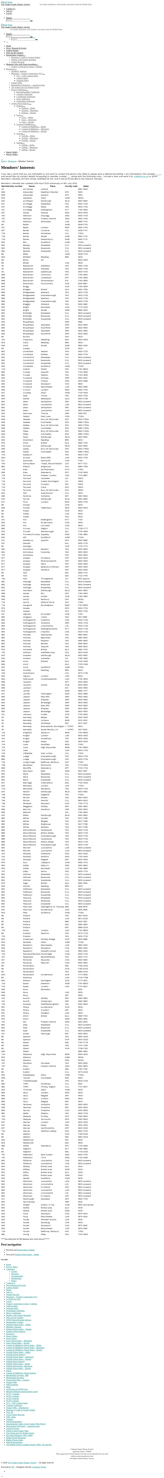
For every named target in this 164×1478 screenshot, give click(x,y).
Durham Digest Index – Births (18, 1325)
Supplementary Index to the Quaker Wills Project (26, 1424)
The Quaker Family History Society (22, 1463)
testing (8, 1371)
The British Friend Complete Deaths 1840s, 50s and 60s (29, 1445)
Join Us (9, 1292)
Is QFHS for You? (13, 1299)
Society (14, 1271)
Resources (12, 161)
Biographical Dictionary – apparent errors (23, 1426)
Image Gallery (12, 1336)
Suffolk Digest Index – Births (18, 1364)
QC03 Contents (12, 1398)
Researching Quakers (14, 1322)
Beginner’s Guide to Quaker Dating (20, 1410)
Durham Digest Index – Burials (19, 1329)
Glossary (9, 1419)
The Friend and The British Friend (20, 1433)
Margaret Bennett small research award (22, 1391)
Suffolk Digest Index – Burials (18, 1368)
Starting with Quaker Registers (18, 1315)
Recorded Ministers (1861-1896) (19, 1435)
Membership (16, 1278)
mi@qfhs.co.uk (141, 176)
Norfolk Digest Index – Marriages (20, 1357)
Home (3, 161)
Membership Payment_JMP (17, 1375)
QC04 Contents (12, 1401)
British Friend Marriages (16, 1438)
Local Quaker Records (15, 1415)
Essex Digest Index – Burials (18, 1343)
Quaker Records (12, 1294)
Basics (14, 1281)
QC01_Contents (12, 1394)
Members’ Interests (13, 1327)
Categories (10, 1269)
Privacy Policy (12, 1267)
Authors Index (12, 1306)
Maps (8, 1387)
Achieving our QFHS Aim (17, 1389)
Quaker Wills (11, 1382)
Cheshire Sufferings (14, 1405)
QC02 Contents (12, 1396)
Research (15, 1274)
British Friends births (14, 1440)
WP (12, 1467)
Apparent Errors (12, 1428)
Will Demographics (14, 1422)
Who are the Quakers (14, 1318)
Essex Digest (11, 1338)
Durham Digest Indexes (15, 1331)
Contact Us (10, 1283)
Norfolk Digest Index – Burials (18, 1359)
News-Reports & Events (16, 1285)
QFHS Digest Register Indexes (18, 1320)
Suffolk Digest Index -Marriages (19, 1366)
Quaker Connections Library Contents (21, 1304)
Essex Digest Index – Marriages (19, 1341)
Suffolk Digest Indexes (15, 1361)
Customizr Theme (39, 1467)
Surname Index (12, 1308)
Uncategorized (17, 1276)
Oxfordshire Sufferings (15, 1311)
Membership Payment (15, 1378)
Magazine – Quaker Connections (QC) (22, 1297)
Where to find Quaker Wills (17, 1431)
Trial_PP (9, 1412)
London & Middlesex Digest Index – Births (23, 1345)
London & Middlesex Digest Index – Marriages (25, 1348)
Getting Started (12, 1288)
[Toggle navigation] (2, 159)
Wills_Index (11, 1417)
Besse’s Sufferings (13, 1313)
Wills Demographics (14, 1442)
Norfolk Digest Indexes (15, 1355)
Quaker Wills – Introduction (17, 1408)
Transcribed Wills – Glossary (17, 1380)
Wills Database (12, 1385)
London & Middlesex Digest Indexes (21, 1373)
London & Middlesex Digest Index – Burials (24, 1350)
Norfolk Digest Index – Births (18, 1352)
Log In (9, 1301)
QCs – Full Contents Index (17, 1403)
